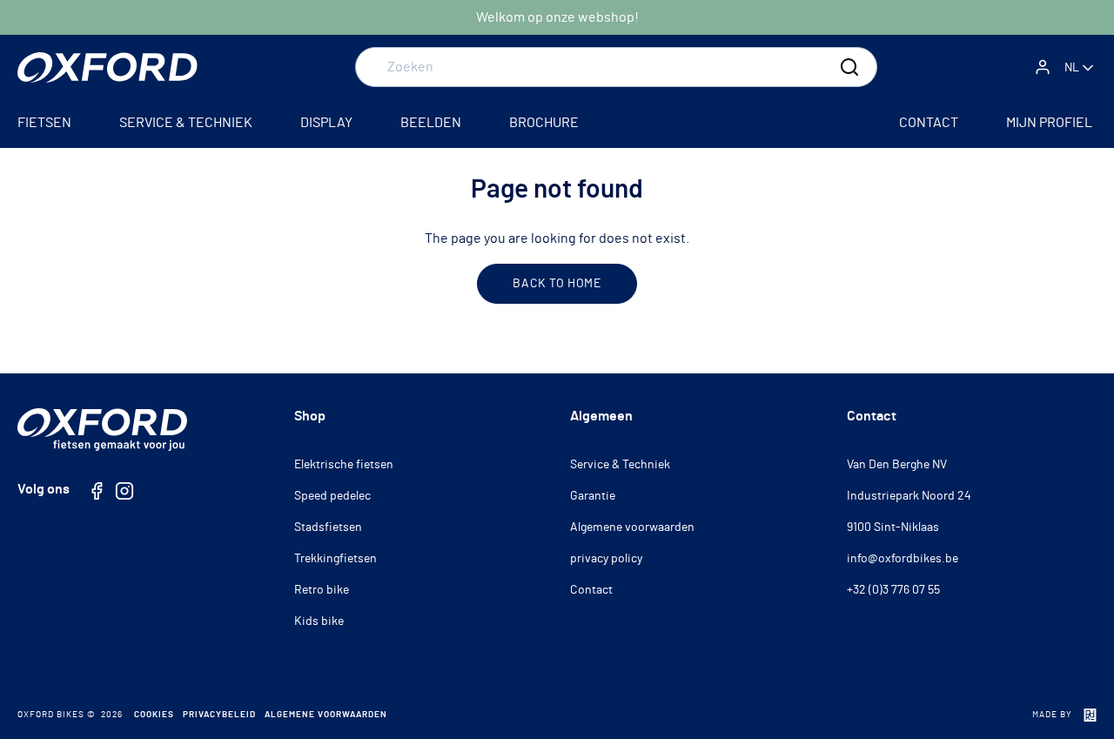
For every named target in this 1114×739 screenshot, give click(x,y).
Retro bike (321, 590)
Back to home (557, 284)
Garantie (592, 496)
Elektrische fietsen (343, 465)
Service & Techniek (620, 465)
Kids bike (319, 621)
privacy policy (606, 559)
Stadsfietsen (328, 527)
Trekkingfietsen (335, 559)
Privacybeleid (219, 714)
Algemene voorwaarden (632, 527)
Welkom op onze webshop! (557, 17)
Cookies (154, 714)
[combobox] (616, 67)
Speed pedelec (332, 496)
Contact (591, 590)
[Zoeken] (849, 67)
